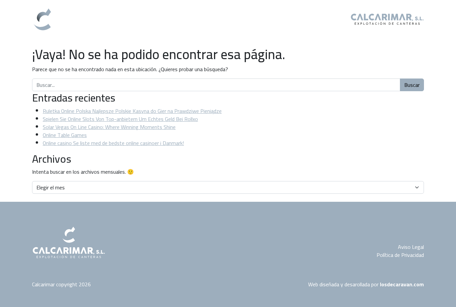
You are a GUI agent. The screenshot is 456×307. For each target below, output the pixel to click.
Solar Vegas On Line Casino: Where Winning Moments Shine (109, 127)
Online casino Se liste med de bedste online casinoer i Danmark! (113, 143)
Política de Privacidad (400, 255)
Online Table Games (65, 135)
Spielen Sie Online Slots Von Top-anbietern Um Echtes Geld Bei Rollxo (120, 119)
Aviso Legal (411, 247)
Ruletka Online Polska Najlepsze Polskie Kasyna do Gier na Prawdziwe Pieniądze (132, 111)
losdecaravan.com (402, 284)
